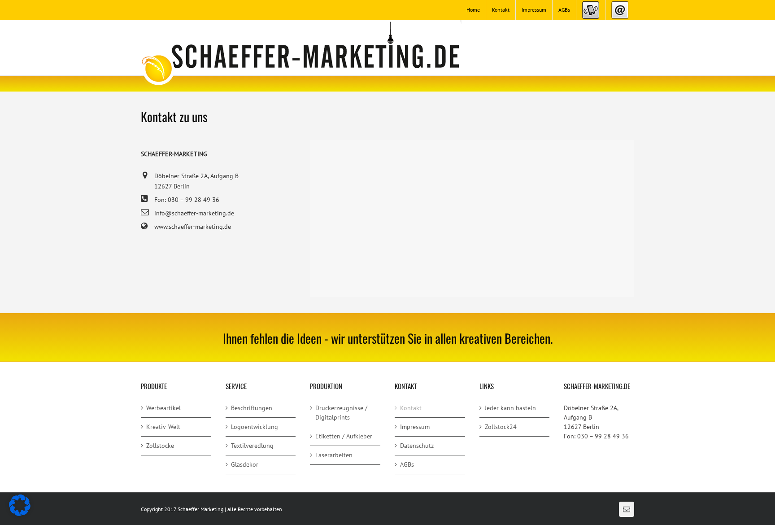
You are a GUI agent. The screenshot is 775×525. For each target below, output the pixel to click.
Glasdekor (244, 464)
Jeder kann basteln (510, 408)
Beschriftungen (251, 408)
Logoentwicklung (254, 427)
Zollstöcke (160, 446)
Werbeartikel (163, 408)
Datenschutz (417, 446)
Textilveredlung (252, 446)
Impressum (415, 427)
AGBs (407, 464)
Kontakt (411, 408)
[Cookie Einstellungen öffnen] (19, 514)
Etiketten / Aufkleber (343, 436)
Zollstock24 (501, 427)
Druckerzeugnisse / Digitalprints (341, 412)
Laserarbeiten (334, 455)
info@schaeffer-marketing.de (194, 213)
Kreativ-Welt (163, 427)
